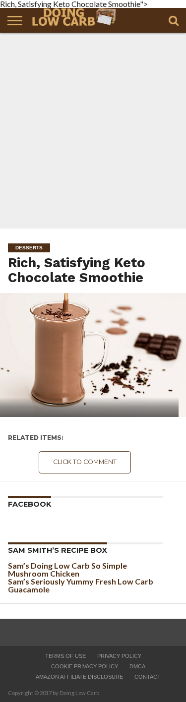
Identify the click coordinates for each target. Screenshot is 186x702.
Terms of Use (65, 656)
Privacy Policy (119, 656)
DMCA (137, 666)
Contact (147, 677)
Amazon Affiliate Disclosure (79, 677)
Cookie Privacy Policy (84, 666)
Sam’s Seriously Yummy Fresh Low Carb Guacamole (80, 585)
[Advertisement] (93, 131)
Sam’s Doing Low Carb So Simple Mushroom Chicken (67, 569)
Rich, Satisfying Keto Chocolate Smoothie (76, 270)
